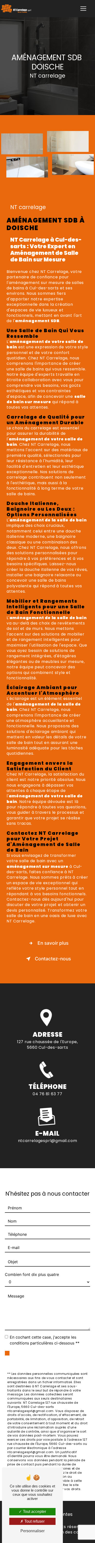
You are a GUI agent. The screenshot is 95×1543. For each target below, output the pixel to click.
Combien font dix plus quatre (32, 1274)
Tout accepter (34, 1511)
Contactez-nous (53, 959)
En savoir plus (53, 943)
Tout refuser (34, 1521)
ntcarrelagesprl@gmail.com (47, 1140)
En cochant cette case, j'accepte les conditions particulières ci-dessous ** (44, 1340)
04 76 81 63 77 (47, 1094)
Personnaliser (32, 1531)
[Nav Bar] (83, 8)
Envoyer (53, 1357)
